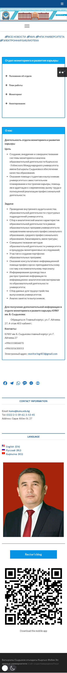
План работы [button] (16, 85)
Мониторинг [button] (15, 94)
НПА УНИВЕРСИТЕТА (51, 36)
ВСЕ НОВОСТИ (17, 36)
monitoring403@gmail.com (42, 353)
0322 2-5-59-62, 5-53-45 (21, 414)
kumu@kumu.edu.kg (19, 411)
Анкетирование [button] (17, 103)
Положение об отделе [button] (20, 76)
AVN (32, 36)
